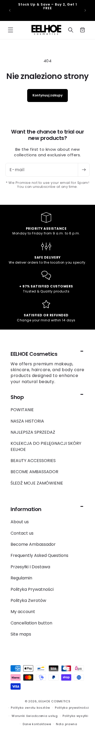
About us (20, 522)
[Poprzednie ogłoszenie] (10, 10)
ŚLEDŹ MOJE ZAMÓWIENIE (37, 483)
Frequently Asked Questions (39, 555)
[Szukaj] (71, 30)
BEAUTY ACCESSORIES (33, 461)
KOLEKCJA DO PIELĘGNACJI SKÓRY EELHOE (46, 446)
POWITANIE (22, 410)
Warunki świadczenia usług (35, 716)
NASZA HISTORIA (27, 421)
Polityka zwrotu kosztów (30, 708)
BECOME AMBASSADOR (34, 472)
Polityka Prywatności (32, 589)
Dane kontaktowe (37, 724)
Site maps (21, 634)
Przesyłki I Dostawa (30, 567)
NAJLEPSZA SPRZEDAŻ (33, 432)
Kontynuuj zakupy (47, 95)
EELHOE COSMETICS (54, 701)
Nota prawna (66, 724)
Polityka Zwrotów (28, 600)
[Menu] (10, 30)
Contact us (22, 533)
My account (23, 612)
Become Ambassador (33, 544)
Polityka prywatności (72, 708)
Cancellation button (31, 623)
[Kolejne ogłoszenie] (85, 10)
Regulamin (21, 578)
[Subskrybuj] (83, 170)
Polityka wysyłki (75, 716)
